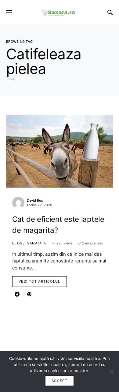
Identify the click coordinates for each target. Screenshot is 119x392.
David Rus (35, 200)
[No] (111, 371)
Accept (59, 381)
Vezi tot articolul (39, 281)
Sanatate (37, 243)
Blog (17, 243)
